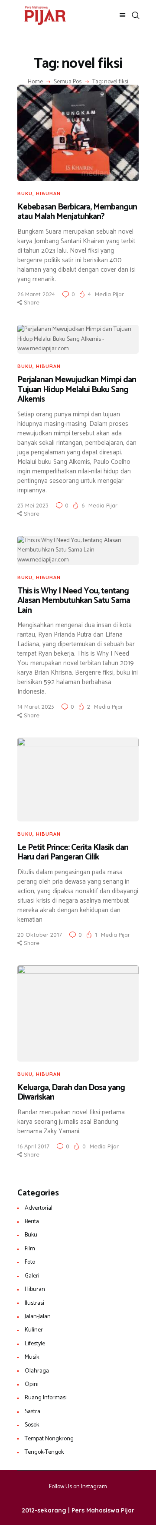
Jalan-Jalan (38, 1317)
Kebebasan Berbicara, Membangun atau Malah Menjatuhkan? (77, 212)
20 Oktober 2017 (39, 934)
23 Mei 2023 (33, 505)
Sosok (32, 1425)
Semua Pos (67, 82)
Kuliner (34, 1330)
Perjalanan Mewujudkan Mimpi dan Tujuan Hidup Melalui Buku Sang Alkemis (76, 390)
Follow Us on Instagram (78, 1487)
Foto (30, 1262)
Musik (32, 1357)
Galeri (32, 1276)
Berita (32, 1222)
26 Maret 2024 (36, 294)
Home (35, 82)
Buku (24, 193)
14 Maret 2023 (35, 706)
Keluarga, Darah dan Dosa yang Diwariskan (71, 1093)
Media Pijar (109, 294)
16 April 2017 (33, 1146)
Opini (32, 1384)
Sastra (32, 1412)
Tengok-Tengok (44, 1452)
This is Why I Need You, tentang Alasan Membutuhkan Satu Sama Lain (73, 601)
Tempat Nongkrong (49, 1439)
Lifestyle (35, 1344)
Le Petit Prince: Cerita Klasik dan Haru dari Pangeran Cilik (72, 852)
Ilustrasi (34, 1303)
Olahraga (37, 1371)
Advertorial (38, 1208)
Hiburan (48, 193)
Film (30, 1249)
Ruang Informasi (46, 1398)
